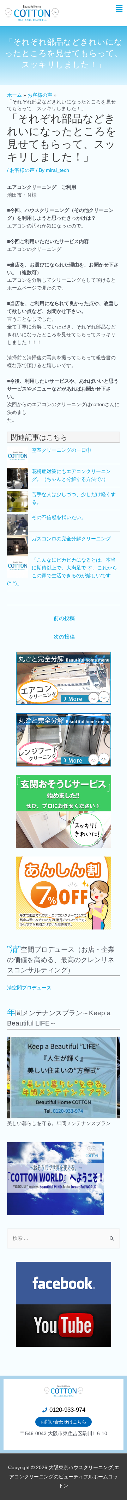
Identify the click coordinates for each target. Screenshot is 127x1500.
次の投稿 (64, 637)
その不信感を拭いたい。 (59, 517)
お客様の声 (22, 170)
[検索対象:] (63, 1238)
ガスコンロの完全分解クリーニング (71, 538)
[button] (119, 8)
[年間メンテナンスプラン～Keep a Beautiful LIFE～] (63, 1077)
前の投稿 (64, 618)
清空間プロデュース (29, 987)
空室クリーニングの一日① (61, 450)
